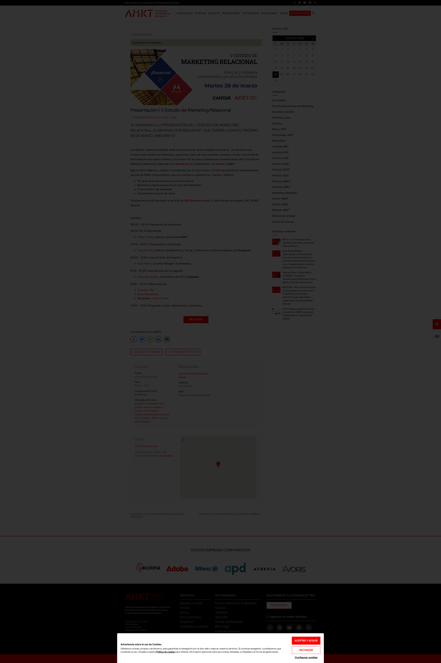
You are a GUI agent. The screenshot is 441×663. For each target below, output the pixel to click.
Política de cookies (165, 652)
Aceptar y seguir (306, 640)
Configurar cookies (306, 657)
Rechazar (306, 650)
